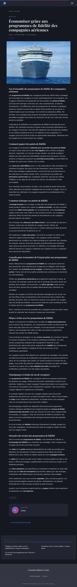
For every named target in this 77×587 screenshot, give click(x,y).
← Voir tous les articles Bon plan (20, 522)
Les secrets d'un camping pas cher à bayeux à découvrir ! (20, 553)
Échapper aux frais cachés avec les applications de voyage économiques (17, 547)
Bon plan (17, 11)
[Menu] (72, 3)
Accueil (11, 11)
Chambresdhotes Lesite (38, 570)
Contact (44, 576)
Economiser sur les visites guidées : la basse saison (55, 547)
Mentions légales (35, 576)
